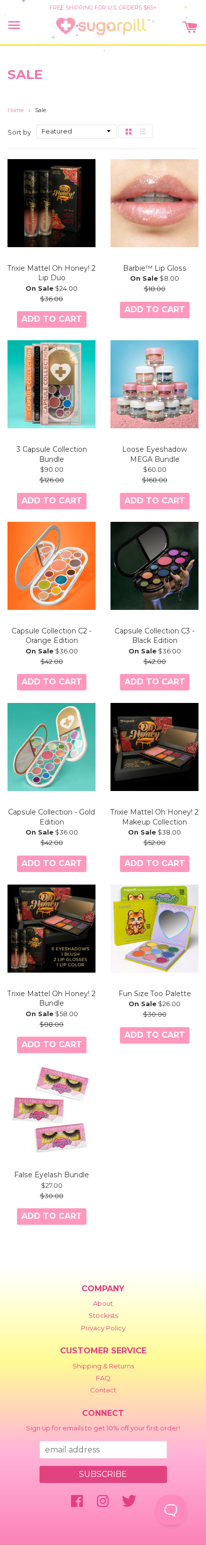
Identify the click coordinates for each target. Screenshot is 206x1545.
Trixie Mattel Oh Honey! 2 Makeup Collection (154, 817)
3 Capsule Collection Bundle (51, 454)
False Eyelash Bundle (51, 1174)
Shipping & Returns (103, 1366)
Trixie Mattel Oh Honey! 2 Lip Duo (52, 273)
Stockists (103, 1315)
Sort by (19, 132)
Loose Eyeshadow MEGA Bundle (154, 454)
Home (16, 110)
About (103, 1303)
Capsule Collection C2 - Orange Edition (52, 635)
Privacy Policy (103, 1328)
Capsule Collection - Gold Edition (51, 817)
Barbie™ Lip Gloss (154, 268)
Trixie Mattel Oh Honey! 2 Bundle (52, 998)
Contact (103, 1390)
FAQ (103, 1378)
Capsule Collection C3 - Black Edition (154, 635)
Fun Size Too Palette (154, 993)
